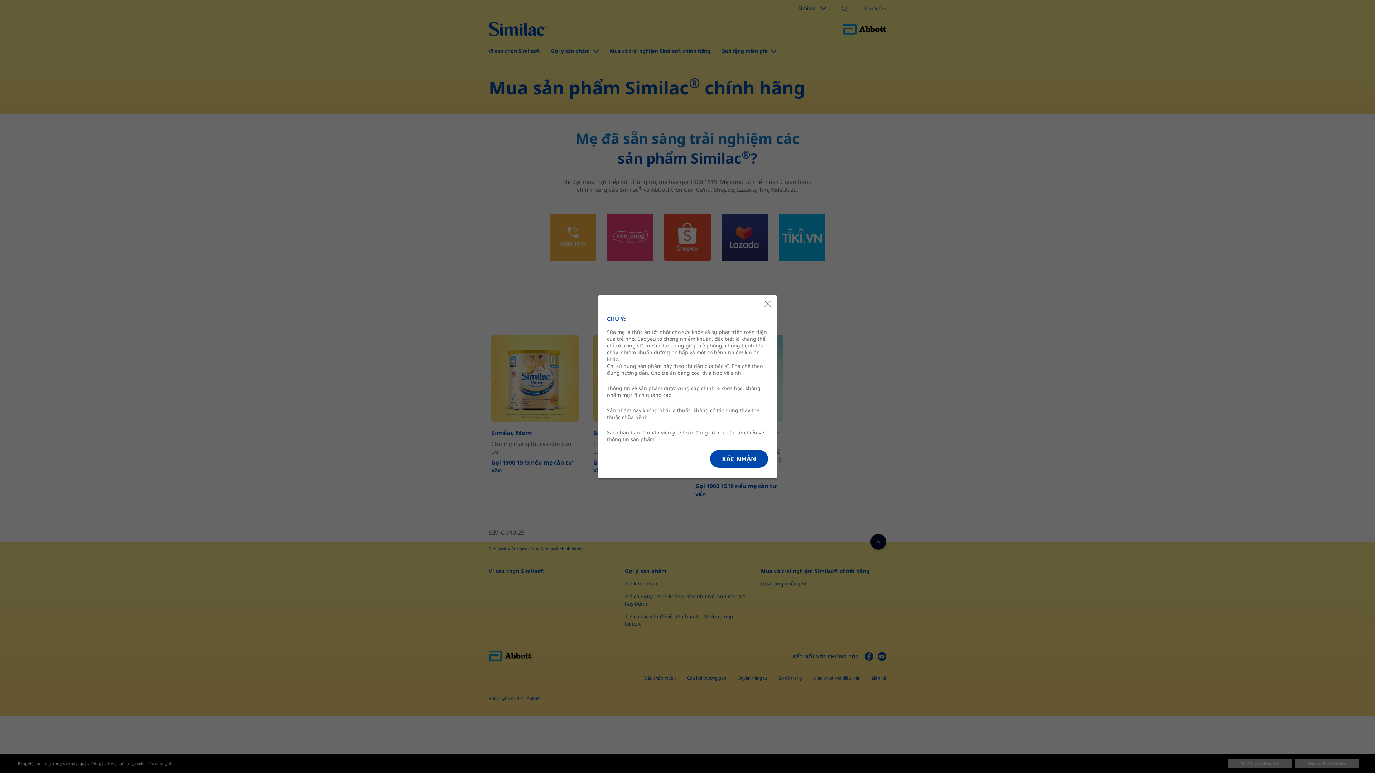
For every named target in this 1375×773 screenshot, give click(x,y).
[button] (739, 459)
